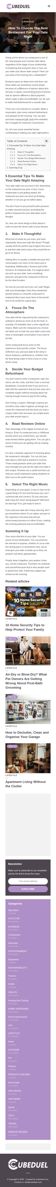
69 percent (35, 92)
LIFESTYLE (28, 22)
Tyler (17, 43)
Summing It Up (15, 167)
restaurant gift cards (24, 119)
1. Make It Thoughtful (24, 152)
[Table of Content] (46, 141)
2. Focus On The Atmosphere (27, 155)
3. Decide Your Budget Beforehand (29, 158)
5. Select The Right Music (25, 164)
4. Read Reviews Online (25, 161)
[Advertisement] (28, 825)
